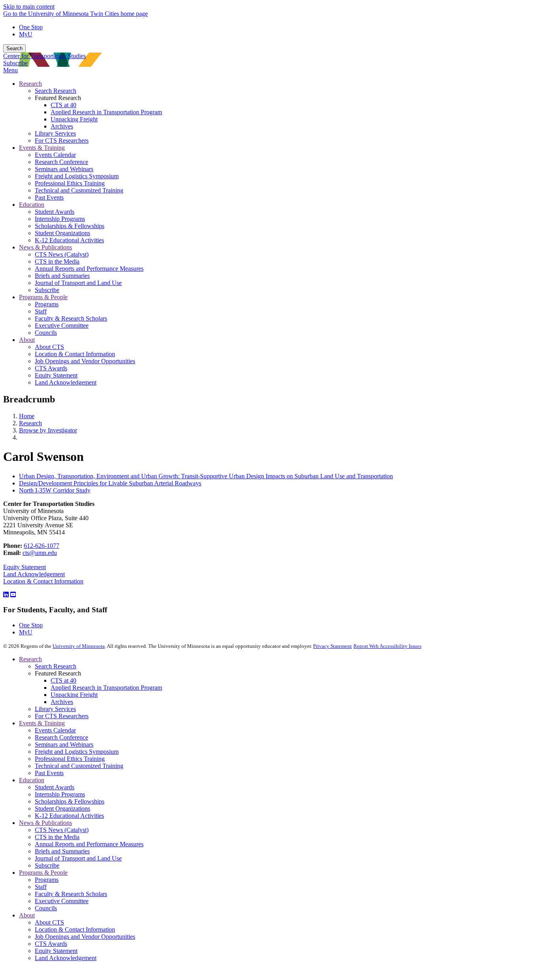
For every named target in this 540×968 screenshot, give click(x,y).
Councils (46, 908)
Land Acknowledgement (34, 574)
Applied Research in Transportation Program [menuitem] (106, 112)
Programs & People (43, 872)
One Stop (31, 27)
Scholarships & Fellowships (69, 801)
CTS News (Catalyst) (62, 829)
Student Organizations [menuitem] (62, 233)
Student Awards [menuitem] (54, 211)
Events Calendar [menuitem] (55, 154)
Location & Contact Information (43, 581)
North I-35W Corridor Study (55, 490)
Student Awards (54, 787)
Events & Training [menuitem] (42, 147)
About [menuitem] (27, 339)
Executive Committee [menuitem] (62, 325)
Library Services (55, 709)
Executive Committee (62, 901)
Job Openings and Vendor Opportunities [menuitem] (85, 361)
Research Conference (61, 737)
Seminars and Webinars (64, 744)
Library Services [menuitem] (55, 133)
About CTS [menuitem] (49, 346)
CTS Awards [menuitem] (51, 368)
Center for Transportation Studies (44, 56)
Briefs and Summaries (62, 851)
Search (14, 48)
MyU (25, 34)
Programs (47, 879)
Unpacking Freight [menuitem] (74, 119)
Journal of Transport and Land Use (78, 858)
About (27, 915)
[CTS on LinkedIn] (6, 594)
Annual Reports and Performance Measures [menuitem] (89, 268)
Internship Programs (60, 794)
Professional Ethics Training (70, 758)
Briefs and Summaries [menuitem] (62, 275)
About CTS (49, 922)
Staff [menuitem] (41, 311)
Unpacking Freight (74, 694)
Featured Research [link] (58, 97)
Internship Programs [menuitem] (60, 218)
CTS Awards (51, 943)
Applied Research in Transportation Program (106, 687)
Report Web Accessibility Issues (387, 646)
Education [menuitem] (31, 204)
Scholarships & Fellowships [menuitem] (69, 226)
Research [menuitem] (30, 83)
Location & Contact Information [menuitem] (75, 354)
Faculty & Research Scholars (71, 894)
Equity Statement (24, 567)
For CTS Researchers (62, 716)
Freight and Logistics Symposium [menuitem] (77, 176)
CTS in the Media (57, 837)
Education (31, 780)
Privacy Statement (332, 646)
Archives (62, 701)
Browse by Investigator (48, 430)
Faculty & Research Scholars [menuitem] (71, 318)
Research (30, 423)
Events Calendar (55, 730)
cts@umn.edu (40, 552)
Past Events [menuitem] (49, 197)
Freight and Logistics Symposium (77, 751)
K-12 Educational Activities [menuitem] (69, 240)
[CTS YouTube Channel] (13, 594)
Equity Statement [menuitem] (56, 375)
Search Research (55, 666)
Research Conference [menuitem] (61, 162)
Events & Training (42, 723)
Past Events (49, 773)
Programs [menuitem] (47, 304)
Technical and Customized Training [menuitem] (79, 190)
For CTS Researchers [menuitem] (62, 140)
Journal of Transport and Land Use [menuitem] (78, 282)
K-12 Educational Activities (69, 815)
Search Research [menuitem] (55, 90)
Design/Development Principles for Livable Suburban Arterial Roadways (110, 483)
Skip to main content (29, 6)
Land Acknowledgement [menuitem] (65, 382)
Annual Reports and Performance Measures (89, 844)
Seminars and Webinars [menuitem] (64, 169)
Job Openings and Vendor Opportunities (85, 936)
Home (26, 416)
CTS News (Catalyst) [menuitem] (62, 254)
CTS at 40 (63, 680)
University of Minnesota (79, 646)
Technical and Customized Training (79, 765)
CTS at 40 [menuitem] (63, 105)
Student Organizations (62, 808)
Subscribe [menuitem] (47, 290)
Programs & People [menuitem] (43, 297)
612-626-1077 (41, 545)
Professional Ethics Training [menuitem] (70, 183)
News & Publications (45, 822)
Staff (41, 886)
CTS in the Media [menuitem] (57, 261)
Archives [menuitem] (62, 126)
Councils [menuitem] (46, 332)
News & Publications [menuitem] (45, 247)
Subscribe (15, 63)
